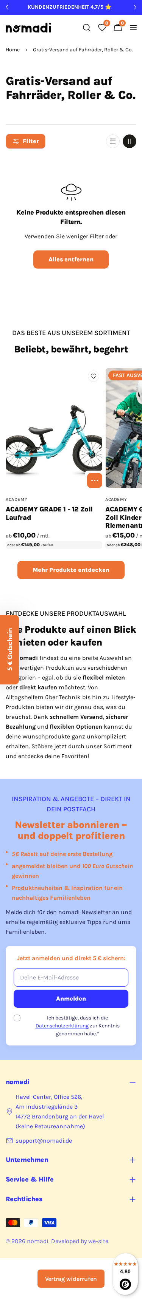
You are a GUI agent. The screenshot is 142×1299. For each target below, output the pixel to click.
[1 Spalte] (113, 141)
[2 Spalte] (129, 141)
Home (13, 49)
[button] (9, 649)
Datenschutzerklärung (62, 1026)
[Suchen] (86, 27)
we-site (98, 1241)
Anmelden (71, 998)
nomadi (37, 1241)
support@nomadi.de (44, 1140)
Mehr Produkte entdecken (71, 569)
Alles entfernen (71, 259)
